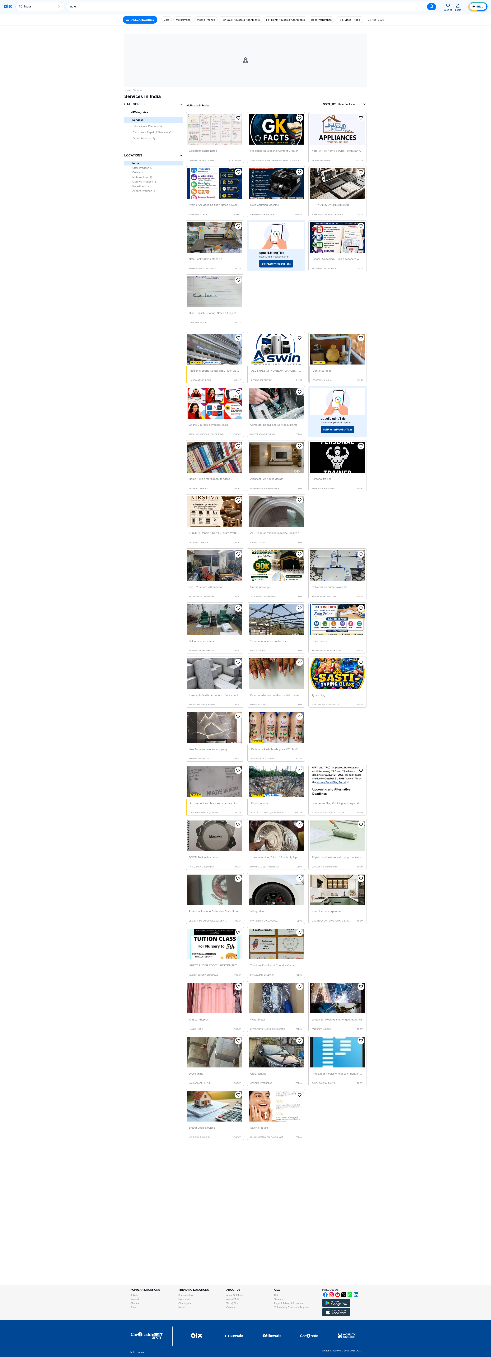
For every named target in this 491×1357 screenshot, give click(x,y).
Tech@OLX (232, 1303)
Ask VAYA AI (232, 1299)
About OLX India (234, 1295)
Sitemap (278, 1299)
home (128, 90)
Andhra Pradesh (144, 190)
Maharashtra (142, 177)
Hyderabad (184, 1299)
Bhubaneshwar (186, 1295)
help (132, 1352)
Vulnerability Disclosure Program (291, 1307)
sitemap (141, 1352)
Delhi (137, 172)
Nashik (182, 1307)
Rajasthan (140, 186)
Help (276, 1295)
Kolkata (134, 1295)
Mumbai (134, 1299)
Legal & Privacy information (288, 1303)
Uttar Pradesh (142, 167)
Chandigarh (184, 1303)
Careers (230, 1307)
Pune (133, 1307)
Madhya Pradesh (144, 181)
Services (137, 90)
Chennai (134, 1303)
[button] (59, 6)
